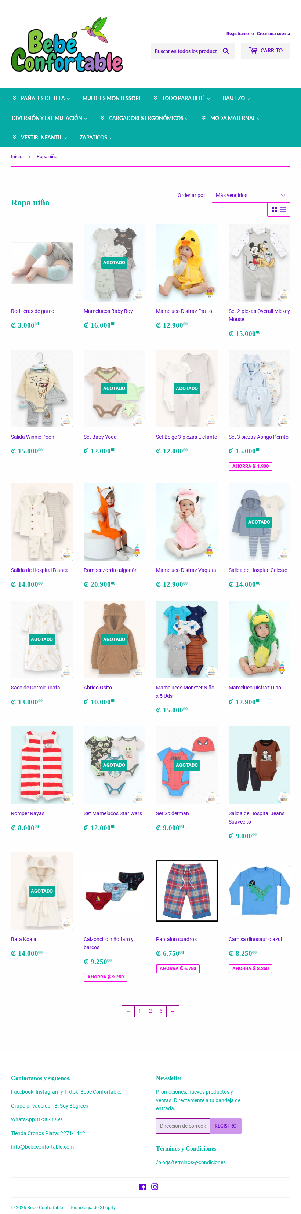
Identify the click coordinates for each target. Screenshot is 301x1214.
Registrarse (237, 33)
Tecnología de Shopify (93, 1207)
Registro (226, 1126)
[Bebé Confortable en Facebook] (142, 1188)
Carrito (271, 50)
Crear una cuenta (273, 33)
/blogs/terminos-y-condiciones (191, 1162)
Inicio (16, 156)
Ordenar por (191, 195)
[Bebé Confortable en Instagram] (155, 1188)
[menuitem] (41, 98)
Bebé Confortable (45, 1207)
